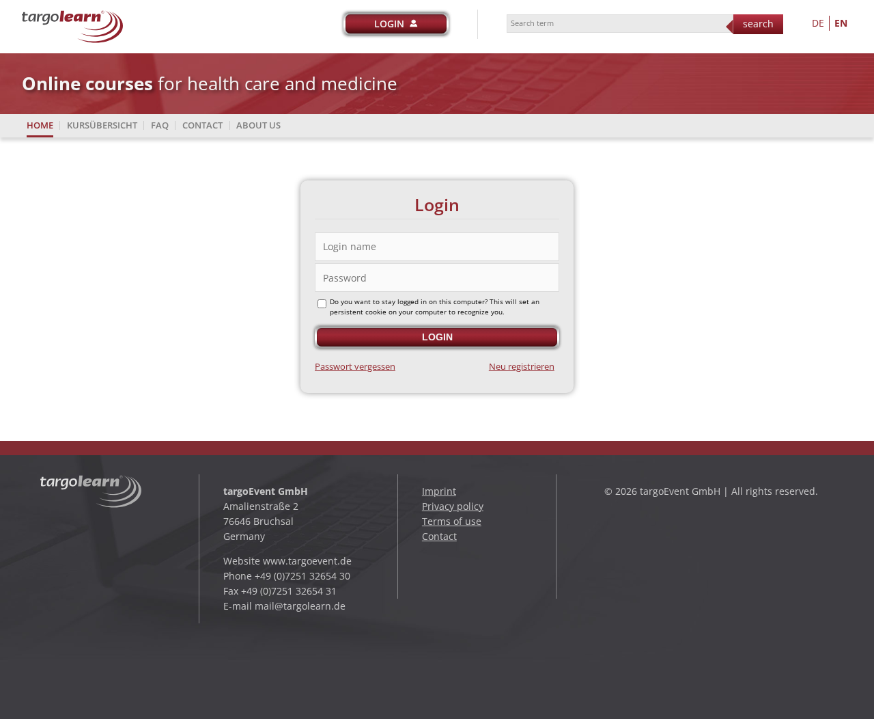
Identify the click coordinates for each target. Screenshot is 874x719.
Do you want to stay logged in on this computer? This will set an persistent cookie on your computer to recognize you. (434, 306)
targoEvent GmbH (265, 491)
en (840, 22)
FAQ (160, 125)
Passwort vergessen (355, 366)
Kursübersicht (102, 125)
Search (758, 23)
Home (40, 125)
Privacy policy (452, 506)
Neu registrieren (521, 366)
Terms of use (451, 521)
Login (389, 23)
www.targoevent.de (307, 560)
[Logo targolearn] (73, 16)
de (818, 22)
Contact (202, 125)
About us (258, 125)
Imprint (439, 491)
